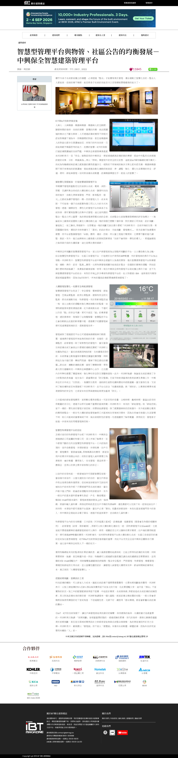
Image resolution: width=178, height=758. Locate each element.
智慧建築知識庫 (130, 3)
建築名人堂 (100, 35)
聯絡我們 (138, 718)
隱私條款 (121, 718)
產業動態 (34, 35)
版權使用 (130, 718)
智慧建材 (149, 3)
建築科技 (122, 35)
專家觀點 (78, 35)
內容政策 (113, 718)
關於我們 (105, 718)
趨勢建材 (145, 35)
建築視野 (56, 35)
